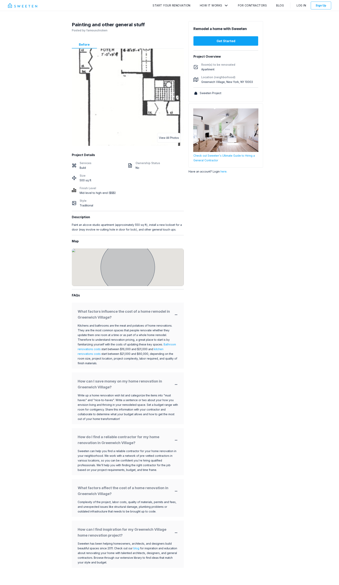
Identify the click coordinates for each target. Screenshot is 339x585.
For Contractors (252, 5)
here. (224, 171)
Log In (301, 5)
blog (136, 548)
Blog (280, 5)
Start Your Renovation (171, 5)
